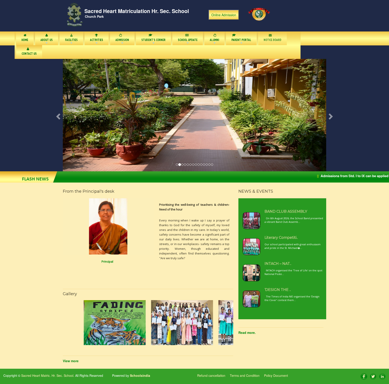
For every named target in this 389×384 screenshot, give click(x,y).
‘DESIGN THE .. (278, 290)
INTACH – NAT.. (278, 263)
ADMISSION (122, 41)
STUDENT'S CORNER (153, 41)
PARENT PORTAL (241, 41)
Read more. (247, 332)
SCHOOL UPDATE (187, 41)
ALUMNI (214, 41)
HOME (24, 40)
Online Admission (223, 15)
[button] (82, 115)
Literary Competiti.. (281, 237)
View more (71, 361)
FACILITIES (71, 41)
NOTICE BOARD (272, 40)
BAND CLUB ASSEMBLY (286, 211)
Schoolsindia (139, 375)
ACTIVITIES (96, 41)
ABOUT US (47, 41)
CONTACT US (29, 54)
